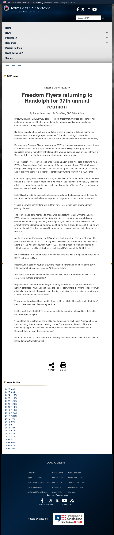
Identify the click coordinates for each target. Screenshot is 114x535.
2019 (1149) (11, 409)
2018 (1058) (11, 412)
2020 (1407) (11, 406)
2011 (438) (10, 433)
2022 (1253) (11, 400)
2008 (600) (10, 442)
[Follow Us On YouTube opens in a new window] (64, 501)
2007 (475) (10, 445)
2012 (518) (10, 430)
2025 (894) (10, 392)
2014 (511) (10, 424)
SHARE (51, 370)
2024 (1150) (11, 395)
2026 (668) (10, 389)
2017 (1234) (11, 415)
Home (8, 27)
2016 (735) (10, 418)
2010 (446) (10, 436)
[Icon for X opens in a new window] (83, 9)
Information (11, 37)
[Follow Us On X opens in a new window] (57, 501)
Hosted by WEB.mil (38, 519)
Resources (10, 42)
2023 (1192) (11, 397)
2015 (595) (10, 421)
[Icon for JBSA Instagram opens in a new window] (88, 9)
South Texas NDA (14, 52)
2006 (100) (10, 448)
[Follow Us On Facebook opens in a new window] (42, 501)
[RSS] (72, 501)
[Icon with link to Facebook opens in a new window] (77, 9)
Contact (9, 57)
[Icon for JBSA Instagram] (49, 501)
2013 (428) (10, 427)
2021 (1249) (11, 403)
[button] (65, 2)
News (8, 32)
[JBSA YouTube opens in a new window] (94, 9)
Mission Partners (13, 47)
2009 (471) (10, 439)
